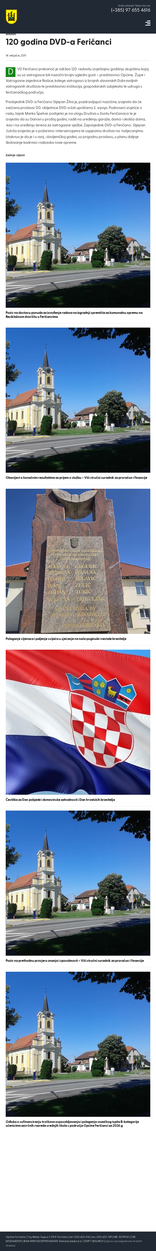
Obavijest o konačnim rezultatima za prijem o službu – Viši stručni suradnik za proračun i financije (76, 478)
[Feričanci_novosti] (78, 164)
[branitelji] (78, 490)
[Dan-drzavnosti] (78, 651)
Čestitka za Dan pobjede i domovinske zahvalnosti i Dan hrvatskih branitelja (60, 800)
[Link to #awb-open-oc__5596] (147, 23)
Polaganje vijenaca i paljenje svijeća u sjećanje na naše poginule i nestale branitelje (66, 639)
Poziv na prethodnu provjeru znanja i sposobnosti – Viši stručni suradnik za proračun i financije (75, 961)
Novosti (11, 34)
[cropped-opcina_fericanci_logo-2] (11, 11)
